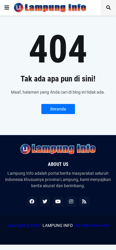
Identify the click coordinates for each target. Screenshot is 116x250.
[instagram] (71, 201)
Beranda (58, 109)
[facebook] (32, 201)
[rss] (84, 201)
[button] (7, 8)
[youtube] (58, 201)
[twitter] (45, 201)
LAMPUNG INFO (58, 225)
